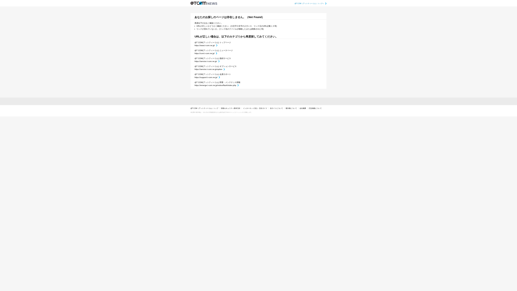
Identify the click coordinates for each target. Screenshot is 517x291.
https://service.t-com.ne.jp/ (207, 61)
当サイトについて (276, 108)
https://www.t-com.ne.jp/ (206, 45)
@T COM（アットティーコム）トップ (204, 108)
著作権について (291, 108)
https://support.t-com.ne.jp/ (207, 77)
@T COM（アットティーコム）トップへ (310, 3)
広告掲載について (315, 108)
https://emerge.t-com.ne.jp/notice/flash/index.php (217, 85)
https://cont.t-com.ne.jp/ (206, 53)
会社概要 (303, 108)
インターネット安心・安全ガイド (255, 108)
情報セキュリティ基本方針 (230, 108)
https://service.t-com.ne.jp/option (210, 69)
